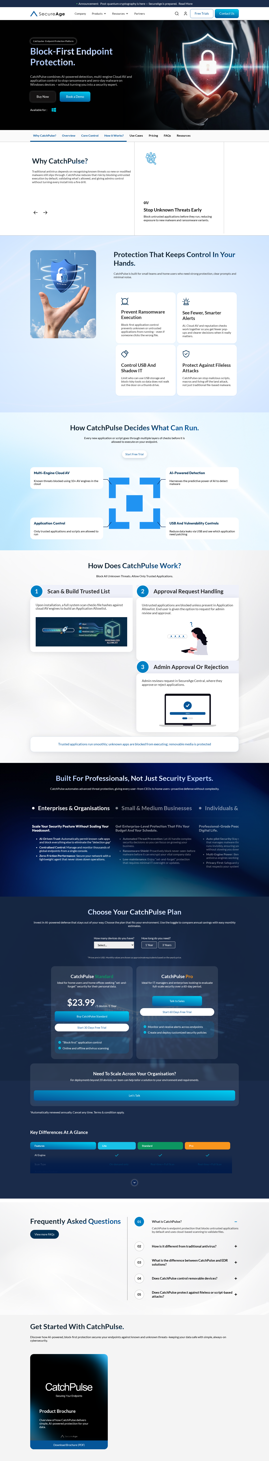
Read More (186, 3)
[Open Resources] (127, 13)
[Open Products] (105, 13)
